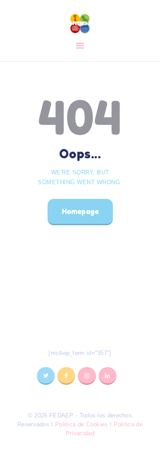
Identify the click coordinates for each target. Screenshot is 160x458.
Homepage (80, 211)
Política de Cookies (81, 424)
